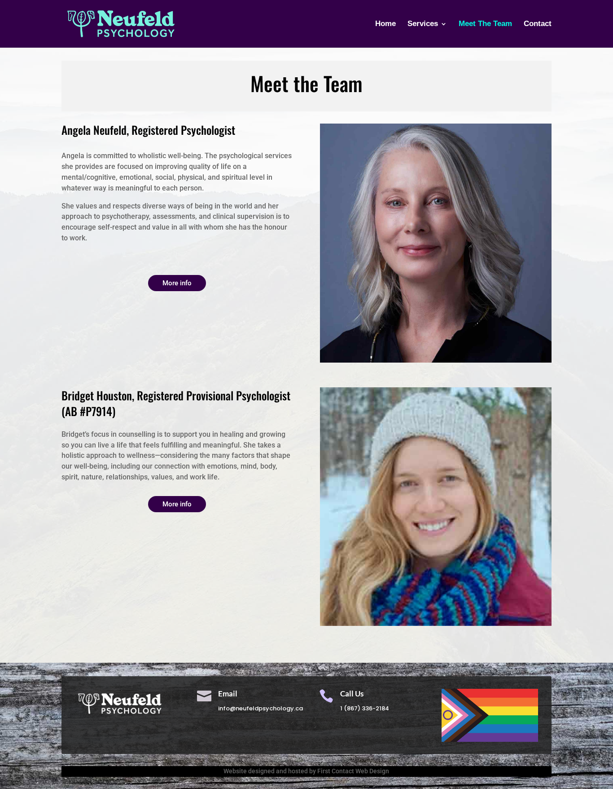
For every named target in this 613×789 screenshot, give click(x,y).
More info (177, 283)
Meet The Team (485, 24)
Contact (538, 24)
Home (385, 24)
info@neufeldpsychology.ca (260, 708)
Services (422, 24)
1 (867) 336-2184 (364, 708)
